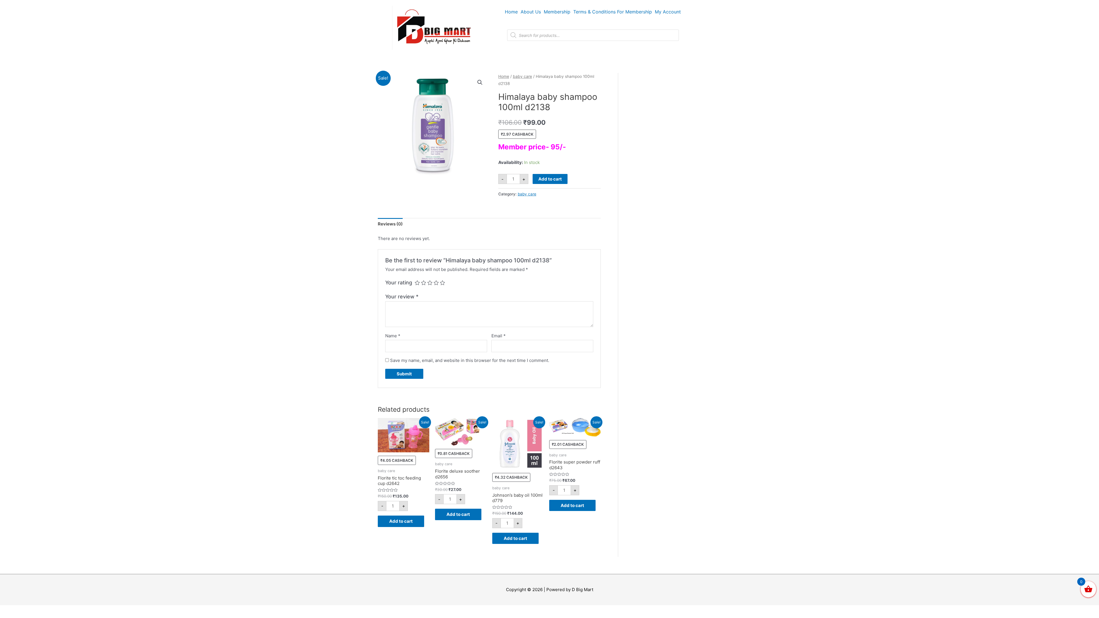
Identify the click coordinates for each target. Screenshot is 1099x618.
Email (498, 335)
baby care (522, 76)
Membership (557, 12)
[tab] (390, 224)
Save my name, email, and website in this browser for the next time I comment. (469, 360)
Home (511, 12)
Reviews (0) (390, 224)
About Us (531, 12)
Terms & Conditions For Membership (612, 12)
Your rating (398, 283)
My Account (668, 12)
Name (392, 335)
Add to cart (550, 179)
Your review (401, 297)
